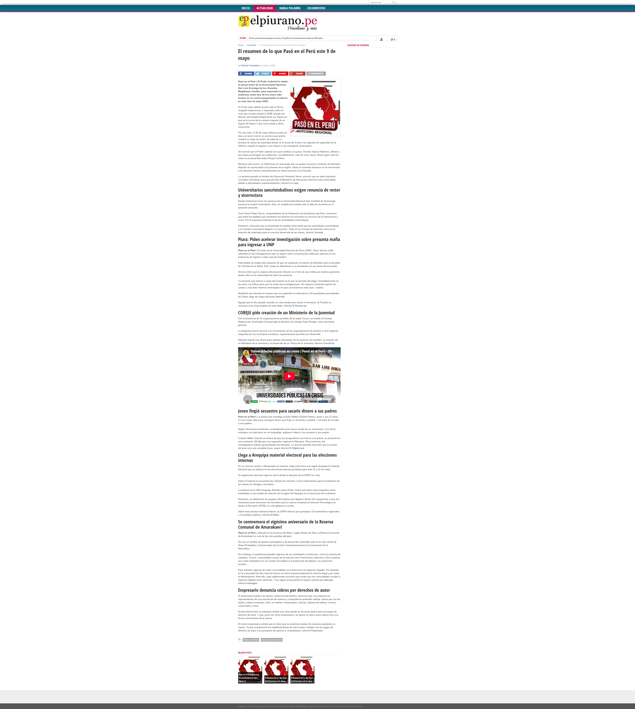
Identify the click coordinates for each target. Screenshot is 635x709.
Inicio (245, 8)
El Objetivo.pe (297, 448)
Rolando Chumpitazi (250, 65)
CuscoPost (328, 343)
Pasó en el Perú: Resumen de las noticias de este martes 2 (249, 678)
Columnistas (316, 8)
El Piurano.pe (300, 305)
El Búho (275, 514)
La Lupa (294, 183)
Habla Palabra (289, 8)
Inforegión (252, 583)
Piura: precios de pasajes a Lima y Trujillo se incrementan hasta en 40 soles (286, 38)
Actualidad (265, 8)
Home (240, 45)
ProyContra (317, 630)
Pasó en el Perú (250, 639)
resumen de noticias (272, 639)
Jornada (318, 232)
